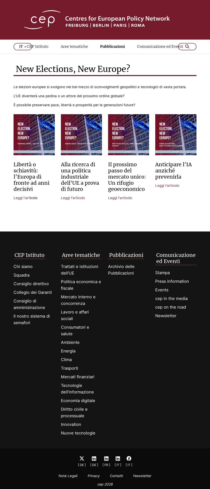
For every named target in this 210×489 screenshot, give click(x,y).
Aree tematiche (74, 46)
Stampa (162, 272)
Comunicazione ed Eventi (160, 46)
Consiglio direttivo (31, 283)
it (21, 46)
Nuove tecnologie (78, 433)
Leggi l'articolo (73, 198)
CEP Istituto (37, 46)
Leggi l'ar (21, 198)
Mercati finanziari (77, 376)
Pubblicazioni (112, 46)
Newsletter (165, 315)
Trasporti (69, 368)
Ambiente (70, 342)
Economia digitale (78, 400)
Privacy (94, 476)
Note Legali (68, 476)
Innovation (71, 424)
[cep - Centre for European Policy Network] (105, 19)
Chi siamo (23, 266)
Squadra (22, 275)
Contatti (116, 476)
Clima (66, 359)
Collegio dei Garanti (33, 292)
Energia (68, 351)
